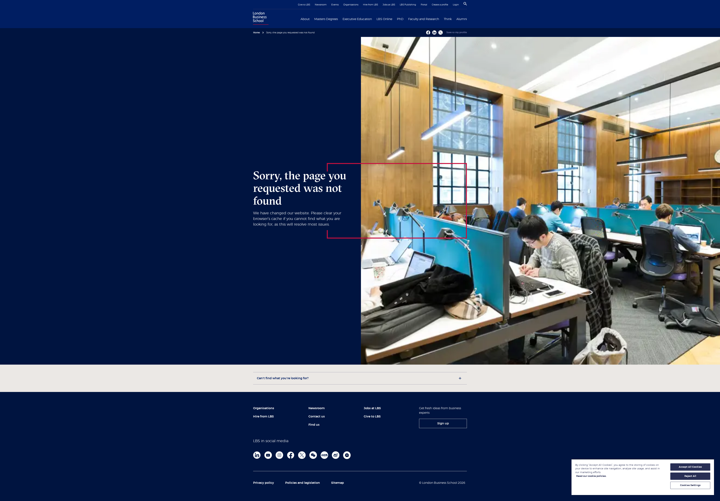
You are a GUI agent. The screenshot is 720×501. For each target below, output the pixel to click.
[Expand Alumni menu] (469, 19)
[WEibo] (335, 455)
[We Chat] (313, 455)
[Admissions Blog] (347, 455)
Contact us (316, 416)
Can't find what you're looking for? (282, 378)
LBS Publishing (408, 5)
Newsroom (321, 5)
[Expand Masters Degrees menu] (340, 19)
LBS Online (384, 19)
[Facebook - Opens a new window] (428, 32)
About (305, 19)
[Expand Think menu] (454, 19)
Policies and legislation (302, 482)
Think (448, 19)
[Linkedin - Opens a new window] (434, 32)
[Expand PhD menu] (406, 19)
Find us (314, 424)
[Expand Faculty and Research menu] (441, 19)
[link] (443, 423)
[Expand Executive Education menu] (374, 19)
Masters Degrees (326, 19)
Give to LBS (304, 5)
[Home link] (259, 18)
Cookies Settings (690, 485)
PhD (400, 19)
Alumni (461, 19)
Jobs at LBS (389, 5)
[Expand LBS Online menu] (394, 19)
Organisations (350, 5)
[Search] (465, 3)
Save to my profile (456, 32)
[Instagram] (279, 455)
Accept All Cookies (690, 467)
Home (256, 32)
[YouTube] (268, 455)
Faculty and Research (423, 19)
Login (456, 5)
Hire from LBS (370, 5)
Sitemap (337, 482)
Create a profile (440, 5)
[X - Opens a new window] (440, 32)
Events (335, 5)
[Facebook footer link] (290, 455)
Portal (424, 5)
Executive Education (357, 19)
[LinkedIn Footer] (257, 455)
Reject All (690, 476)
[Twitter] (302, 455)
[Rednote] (324, 455)
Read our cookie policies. (591, 476)
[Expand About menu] (312, 19)
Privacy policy (263, 482)
